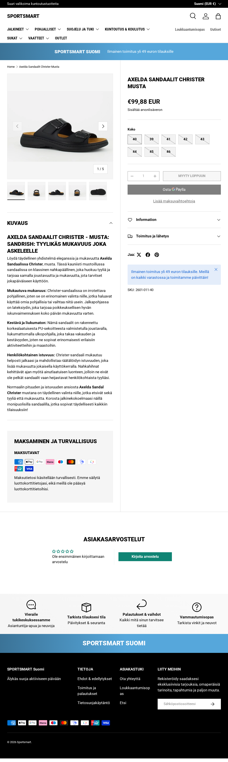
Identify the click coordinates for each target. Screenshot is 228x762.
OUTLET (61, 38)
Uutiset (215, 29)
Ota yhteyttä (130, 678)
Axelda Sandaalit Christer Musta (39, 66)
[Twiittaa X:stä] (138, 254)
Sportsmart (24, 742)
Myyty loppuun (192, 176)
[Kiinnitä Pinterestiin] (156, 254)
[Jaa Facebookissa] (147, 254)
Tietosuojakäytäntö (93, 703)
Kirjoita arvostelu (145, 556)
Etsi (123, 703)
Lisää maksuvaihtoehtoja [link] (174, 201)
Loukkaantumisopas (190, 29)
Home (11, 66)
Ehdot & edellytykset (94, 678)
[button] (218, 16)
